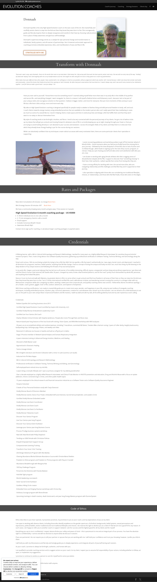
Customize (9, 574)
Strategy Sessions (132, 6)
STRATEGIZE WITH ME (35, 52)
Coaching (121, 6)
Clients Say (143, 6)
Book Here (51, 202)
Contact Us (42, 574)
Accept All (33, 574)
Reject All (21, 574)
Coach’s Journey (110, 6)
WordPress (45, 579)
